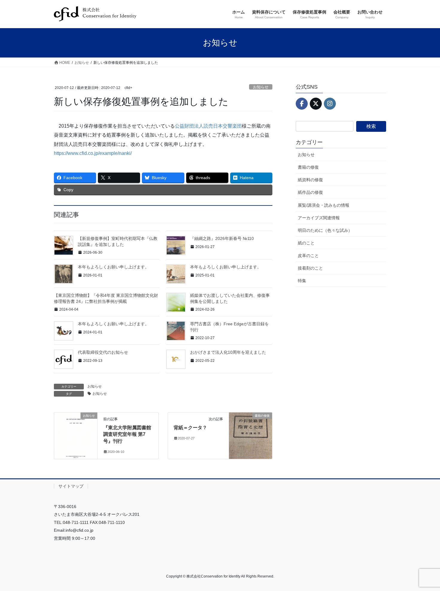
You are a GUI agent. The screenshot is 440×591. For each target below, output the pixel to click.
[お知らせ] (75, 434)
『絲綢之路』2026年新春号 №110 (222, 238)
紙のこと (306, 243)
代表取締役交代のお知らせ (103, 352)
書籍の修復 (308, 167)
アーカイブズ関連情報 (319, 217)
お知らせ (260, 87)
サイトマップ (71, 486)
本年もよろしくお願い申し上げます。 (113, 266)
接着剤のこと (310, 268)
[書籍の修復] (250, 434)
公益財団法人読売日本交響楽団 (208, 126)
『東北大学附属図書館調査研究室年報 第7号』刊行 (127, 434)
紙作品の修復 (310, 192)
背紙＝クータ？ (190, 427)
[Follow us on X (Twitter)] (316, 104)
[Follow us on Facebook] (302, 104)
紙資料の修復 (310, 179)
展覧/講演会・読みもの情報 (323, 205)
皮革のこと (308, 255)
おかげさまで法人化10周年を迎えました (228, 352)
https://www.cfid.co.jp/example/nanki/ (93, 153)
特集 (302, 280)
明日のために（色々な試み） (325, 230)
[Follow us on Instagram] (330, 104)
